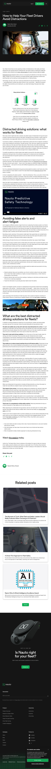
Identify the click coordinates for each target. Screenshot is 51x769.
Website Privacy (12, 761)
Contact (4, 745)
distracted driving (38, 170)
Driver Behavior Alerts (7, 716)
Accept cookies (37, 760)
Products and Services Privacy (23, 761)
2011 (38, 72)
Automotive (31, 711)
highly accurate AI (13, 399)
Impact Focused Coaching (8, 718)
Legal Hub (5, 761)
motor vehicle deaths (22, 72)
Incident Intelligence (7, 723)
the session (13, 437)
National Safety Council (29, 113)
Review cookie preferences (38, 763)
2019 (43, 72)
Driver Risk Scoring (7, 721)
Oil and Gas (31, 716)
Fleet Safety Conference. (40, 297)
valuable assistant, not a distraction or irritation (34, 257)
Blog (4, 737)
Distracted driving (7, 75)
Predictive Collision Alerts (8, 713)
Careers (4, 742)
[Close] (48, 749)
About (4, 735)
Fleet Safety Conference (33, 119)
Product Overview (6, 711)
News (4, 740)
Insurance (31, 713)
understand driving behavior (40, 161)
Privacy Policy (17, 700)
